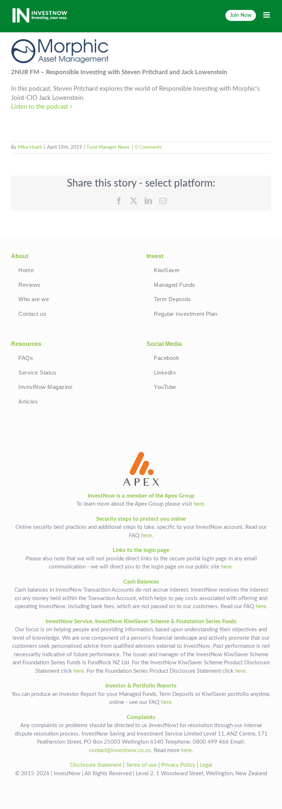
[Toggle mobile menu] (267, 15)
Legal (206, 765)
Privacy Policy (178, 765)
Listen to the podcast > (42, 107)
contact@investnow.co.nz (120, 750)
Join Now (241, 15)
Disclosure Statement (96, 765)
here (186, 750)
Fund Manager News (108, 147)
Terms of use (141, 765)
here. (200, 504)
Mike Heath (30, 147)
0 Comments (148, 147)
